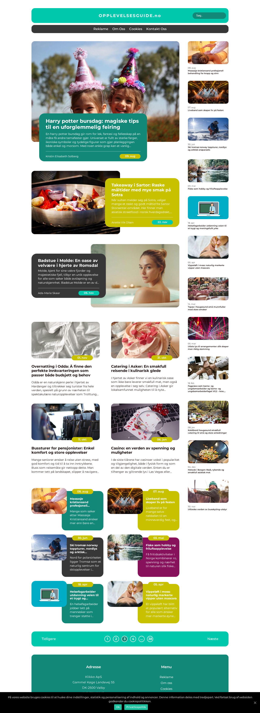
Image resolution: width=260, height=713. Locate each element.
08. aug (82, 491)
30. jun (83, 538)
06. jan (162, 439)
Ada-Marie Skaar (49, 293)
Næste (212, 639)
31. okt (161, 358)
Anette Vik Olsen (123, 222)
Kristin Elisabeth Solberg (62, 156)
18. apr (82, 584)
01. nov (82, 358)
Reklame (100, 29)
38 (150, 639)
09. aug (130, 156)
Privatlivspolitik (136, 707)
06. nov (89, 292)
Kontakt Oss (156, 29)
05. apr (159, 584)
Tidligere (49, 639)
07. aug (158, 491)
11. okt (82, 439)
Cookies (135, 29)
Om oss (118, 29)
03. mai (158, 538)
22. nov (162, 222)
